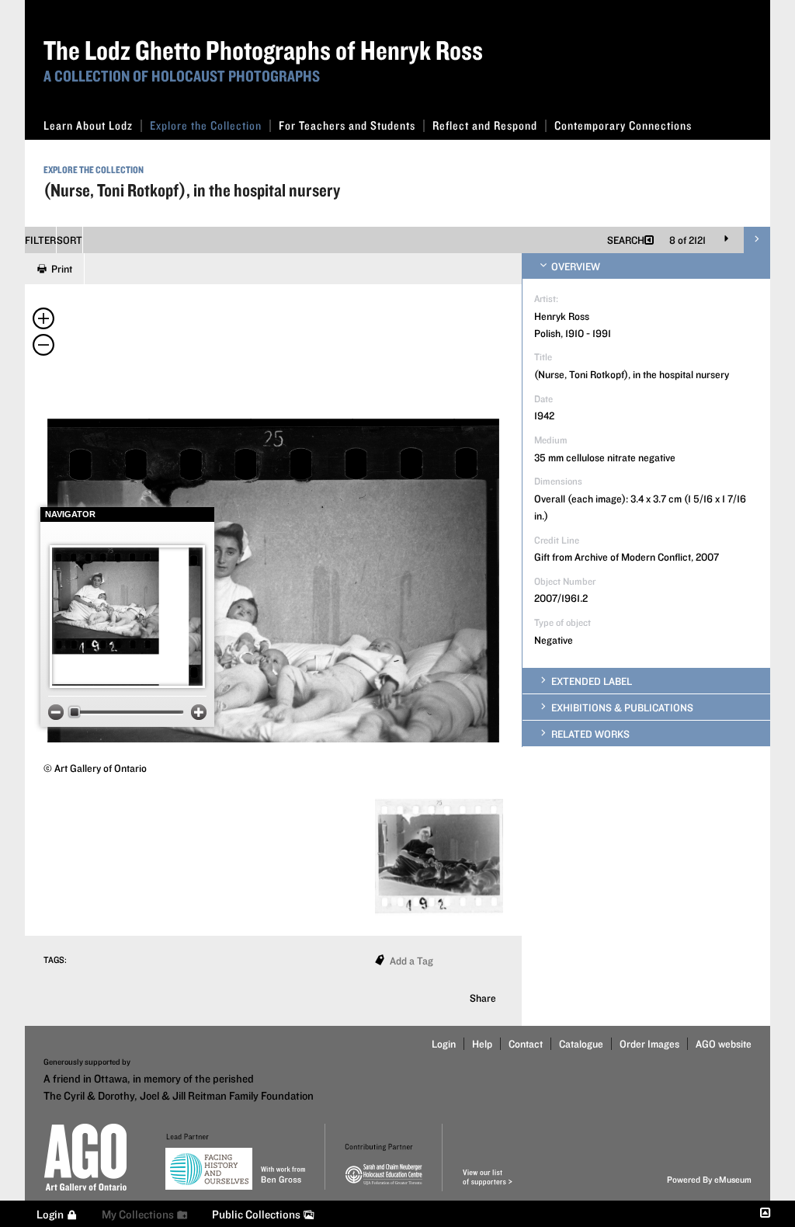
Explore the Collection (206, 125)
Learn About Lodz (88, 125)
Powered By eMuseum (709, 1179)
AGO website (724, 1044)
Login (444, 1044)
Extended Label (590, 681)
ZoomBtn (56, 712)
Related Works (589, 734)
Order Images (649, 1044)
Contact (526, 1044)
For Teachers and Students (347, 125)
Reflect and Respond (484, 125)
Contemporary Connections (623, 125)
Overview (574, 266)
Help (482, 1044)
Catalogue (581, 1044)
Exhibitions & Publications (621, 707)
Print (61, 268)
